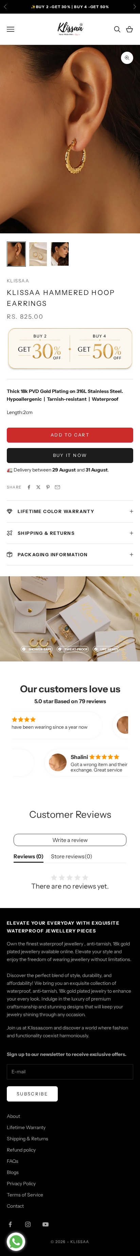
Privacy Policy (21, 1183)
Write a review (70, 840)
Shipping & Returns (27, 1139)
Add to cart (70, 434)
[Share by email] (57, 487)
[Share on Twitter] (38, 487)
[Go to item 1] (16, 254)
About (13, 1116)
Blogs (13, 1172)
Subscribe (32, 1093)
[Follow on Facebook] (10, 1224)
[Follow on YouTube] (45, 1224)
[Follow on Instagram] (27, 1224)
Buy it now (70, 455)
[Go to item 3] (59, 254)
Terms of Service (25, 1195)
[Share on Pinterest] (48, 487)
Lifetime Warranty (26, 1127)
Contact (15, 1206)
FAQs (12, 1161)
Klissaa (18, 280)
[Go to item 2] (38, 254)
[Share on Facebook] (29, 487)
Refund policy (21, 1150)
